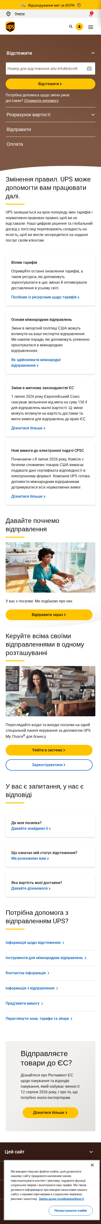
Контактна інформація (26, 973)
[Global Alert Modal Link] (79, 5)
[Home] (11, 26)
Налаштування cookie (70, 1210)
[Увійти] (79, 26)
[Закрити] (92, 1165)
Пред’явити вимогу (22, 1003)
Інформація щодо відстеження (33, 942)
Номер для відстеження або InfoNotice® (43, 68)
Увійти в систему (47, 750)
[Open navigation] (90, 27)
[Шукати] (71, 26)
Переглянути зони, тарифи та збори (37, 1018)
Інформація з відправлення (30, 988)
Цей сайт (14, 1152)
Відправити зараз (47, 614)
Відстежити (48, 84)
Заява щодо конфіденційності (61, 1199)
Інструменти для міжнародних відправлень (44, 958)
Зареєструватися (47, 765)
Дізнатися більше (48, 1112)
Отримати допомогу (41, 100)
